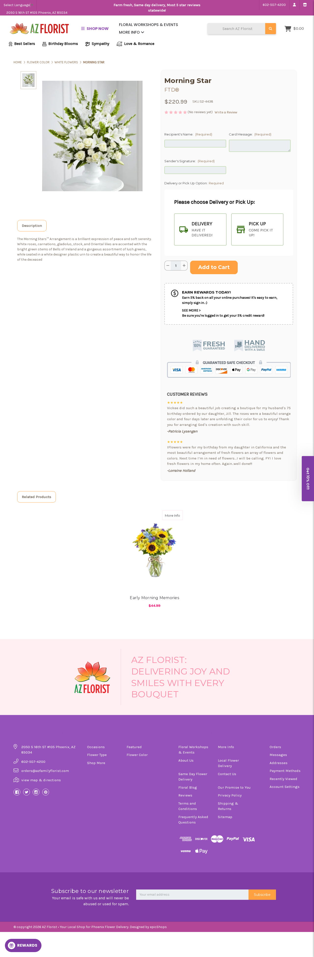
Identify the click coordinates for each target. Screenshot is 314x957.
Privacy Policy (230, 795)
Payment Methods (285, 770)
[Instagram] (36, 792)
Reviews (185, 795)
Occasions (96, 747)
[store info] (304, 5)
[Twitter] (26, 792)
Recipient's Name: (188, 134)
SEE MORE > (191, 310)
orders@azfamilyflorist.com (45, 770)
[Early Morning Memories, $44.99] (154, 549)
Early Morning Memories (154, 597)
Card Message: (250, 134)
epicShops (158, 927)
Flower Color (137, 755)
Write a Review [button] (226, 112)
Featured (134, 747)
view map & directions (41, 780)
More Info (130, 32)
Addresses (279, 763)
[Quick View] (178, 515)
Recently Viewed (283, 779)
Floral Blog (187, 787)
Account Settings (285, 786)
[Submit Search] (270, 28)
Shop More (96, 763)
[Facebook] (16, 792)
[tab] (200, 229)
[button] (308, 478)
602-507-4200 (274, 5)
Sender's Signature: (189, 161)
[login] (294, 5)
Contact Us (227, 774)
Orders (275, 747)
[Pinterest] (45, 792)
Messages (278, 755)
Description (32, 225)
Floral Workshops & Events (148, 24)
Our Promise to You (234, 787)
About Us (186, 760)
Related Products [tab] (36, 497)
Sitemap (225, 817)
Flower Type (97, 755)
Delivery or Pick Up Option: (194, 183)
